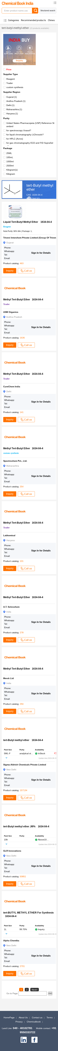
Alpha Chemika (11, 940)
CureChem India (11, 386)
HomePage (9, 1017)
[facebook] (34, 1040)
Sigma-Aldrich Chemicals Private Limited (24, 764)
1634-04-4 (37, 195)
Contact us (37, 1017)
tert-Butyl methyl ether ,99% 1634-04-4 (26, 826)
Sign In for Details (41, 252)
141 (22, 412)
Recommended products (33, 20)
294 (22, 704)
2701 (22, 966)
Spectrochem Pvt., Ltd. (15, 461)
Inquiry (9, 270)
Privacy (19, 1021)
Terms (50, 1017)
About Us (23, 1017)
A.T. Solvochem (11, 607)
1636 (22, 337)
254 (22, 486)
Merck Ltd (8, 678)
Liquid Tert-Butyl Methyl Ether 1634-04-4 (27, 222)
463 (22, 263)
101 (22, 561)
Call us (28, 270)
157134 (23, 790)
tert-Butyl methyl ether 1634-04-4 (23, 740)
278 (22, 632)
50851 (23, 876)
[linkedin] (24, 1040)
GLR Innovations (12, 851)
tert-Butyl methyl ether (39, 187)
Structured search (47, 11)
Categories (13, 20)
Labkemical (9, 535)
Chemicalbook (34, 1021)
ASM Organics (10, 312)
